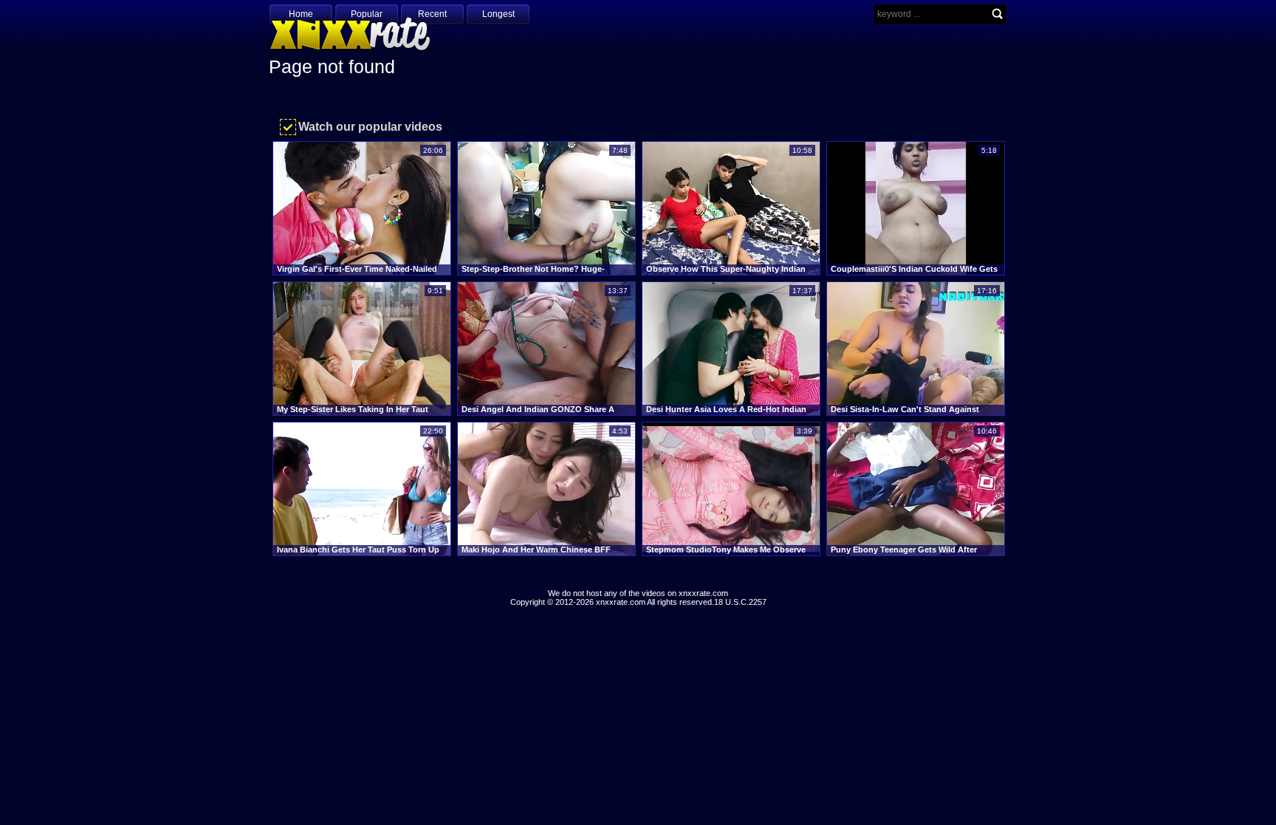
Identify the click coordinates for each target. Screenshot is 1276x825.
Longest (498, 14)
